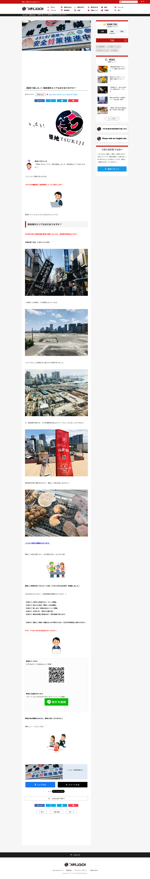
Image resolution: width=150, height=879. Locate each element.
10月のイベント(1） (114, 46)
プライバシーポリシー (80, 870)
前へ (42, 812)
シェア (40, 100)
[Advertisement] (56, 66)
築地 (54, 94)
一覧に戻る (56, 812)
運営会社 (69, 870)
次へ (70, 812)
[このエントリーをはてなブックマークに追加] (62, 100)
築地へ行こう (113, 169)
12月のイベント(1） (103, 50)
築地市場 (69, 94)
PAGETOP (77, 855)
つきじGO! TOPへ (58, 798)
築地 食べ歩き (61, 94)
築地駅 (75, 94)
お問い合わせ (94, 870)
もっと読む (112, 119)
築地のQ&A (40, 94)
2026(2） (115, 50)
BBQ (50, 94)
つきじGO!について (58, 870)
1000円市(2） (102, 46)
